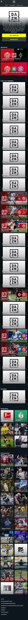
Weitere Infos (14, 39)
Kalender (12, 5)
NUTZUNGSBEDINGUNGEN (8, 603)
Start (6, 5)
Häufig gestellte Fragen (6, 601)
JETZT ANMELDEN (14, 35)
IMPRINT (3, 610)
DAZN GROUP (4, 612)
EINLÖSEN (4, 614)
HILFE (2, 599)
